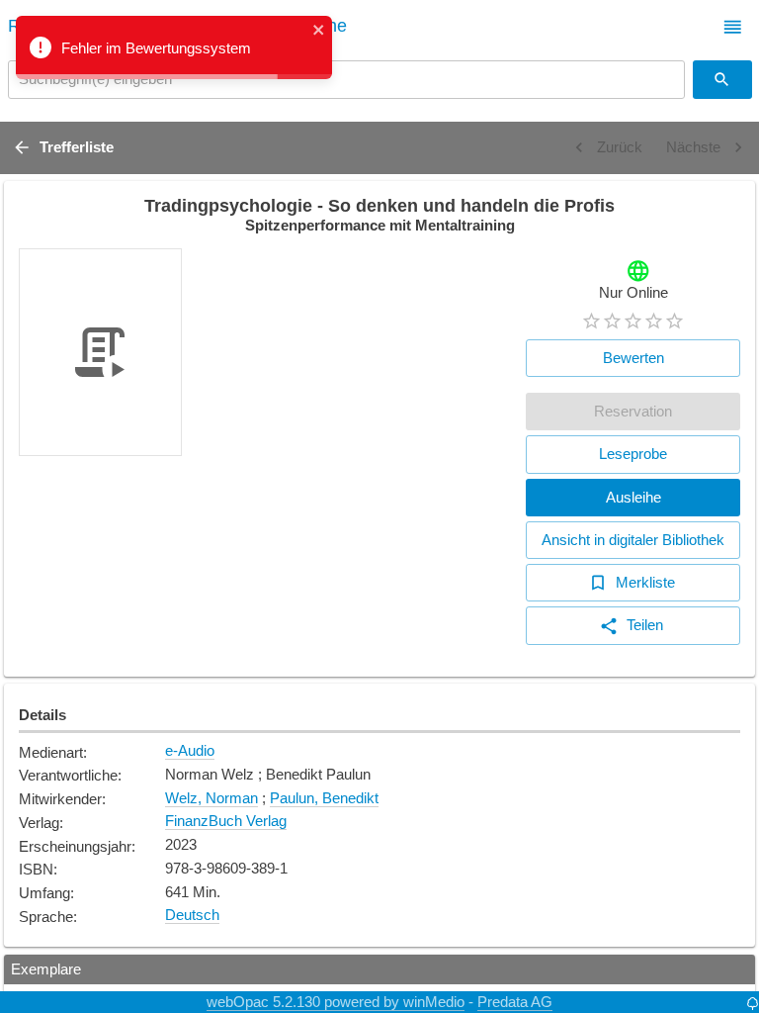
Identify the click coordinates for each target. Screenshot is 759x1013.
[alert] (174, 47)
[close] (319, 31)
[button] (733, 27)
